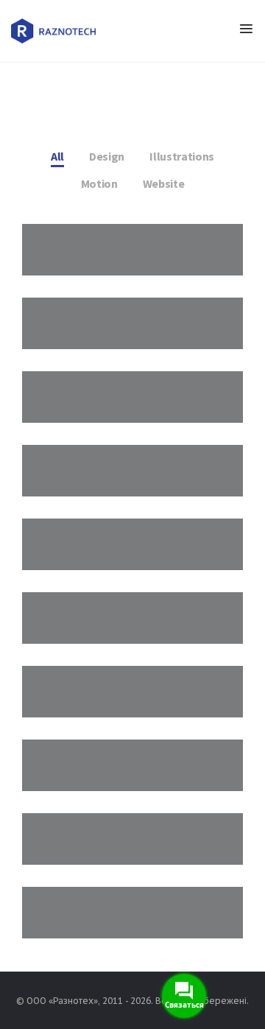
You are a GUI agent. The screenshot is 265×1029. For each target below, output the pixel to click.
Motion (99, 183)
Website (164, 183)
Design (106, 156)
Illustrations (181, 156)
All (57, 156)
